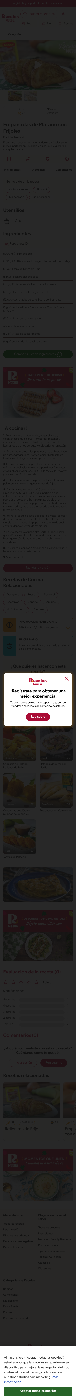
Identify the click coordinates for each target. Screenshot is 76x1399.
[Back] (66, 679)
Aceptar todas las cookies (38, 1391)
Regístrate (38, 717)
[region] (38, 1372)
